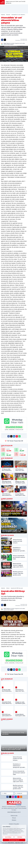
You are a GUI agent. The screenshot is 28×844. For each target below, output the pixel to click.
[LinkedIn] (16, 797)
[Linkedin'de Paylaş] (14, 436)
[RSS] (21, 797)
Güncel (7, 588)
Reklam (14, 820)
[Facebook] (7, 797)
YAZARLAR (19, 793)
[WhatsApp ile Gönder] (19, 436)
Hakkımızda (14, 815)
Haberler (3, 14)
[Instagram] (13, 797)
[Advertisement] (14, 8)
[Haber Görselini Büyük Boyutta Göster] (14, 54)
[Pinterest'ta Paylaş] (17, 436)
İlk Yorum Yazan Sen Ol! (15, 441)
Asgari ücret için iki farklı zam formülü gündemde (15, 2)
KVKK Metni (19, 837)
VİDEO (5, 793)
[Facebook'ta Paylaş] (2, 40)
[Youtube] (18, 797)
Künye (14, 818)
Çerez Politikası (8, 837)
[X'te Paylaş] (5, 40)
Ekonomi (8, 14)
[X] (10, 797)
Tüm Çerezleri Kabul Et (14, 840)
